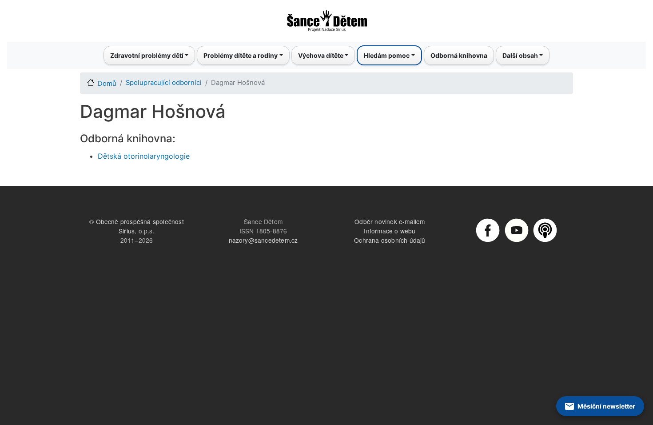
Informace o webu (389, 230)
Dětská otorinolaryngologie (144, 156)
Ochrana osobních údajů (389, 240)
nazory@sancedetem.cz (263, 240)
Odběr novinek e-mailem (389, 221)
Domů (107, 84)
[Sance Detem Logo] (326, 18)
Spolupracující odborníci (164, 83)
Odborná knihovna (458, 55)
